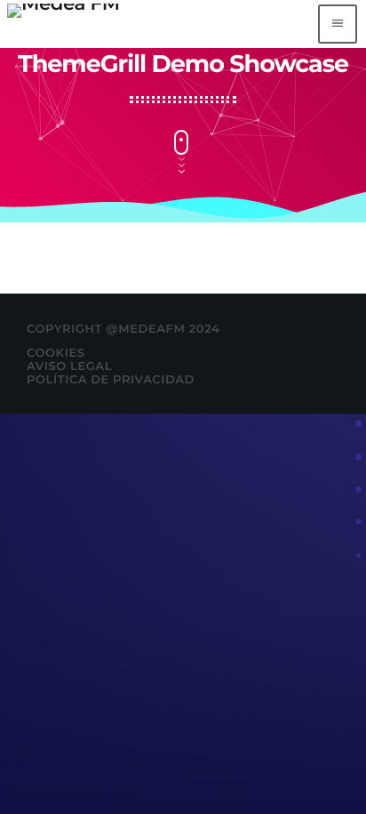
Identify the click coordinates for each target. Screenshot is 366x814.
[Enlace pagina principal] (63, 24)
